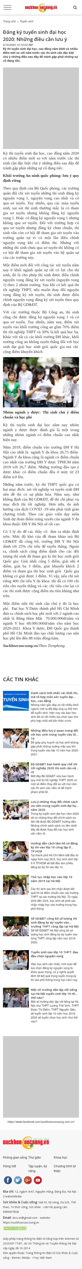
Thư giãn (34, 1157)
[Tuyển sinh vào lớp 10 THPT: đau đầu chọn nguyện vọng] (16, 960)
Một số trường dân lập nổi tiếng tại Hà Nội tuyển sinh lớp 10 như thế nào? (54, 994)
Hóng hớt (9, 1166)
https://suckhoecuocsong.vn (21, 1222)
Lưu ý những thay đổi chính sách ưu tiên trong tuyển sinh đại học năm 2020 (54, 806)
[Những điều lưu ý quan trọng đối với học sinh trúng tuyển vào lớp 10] (16, 738)
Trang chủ (9, 21)
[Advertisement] (41, 112)
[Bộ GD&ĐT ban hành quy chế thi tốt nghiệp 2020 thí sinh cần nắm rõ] (16, 772)
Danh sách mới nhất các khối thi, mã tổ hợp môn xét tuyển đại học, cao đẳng (54, 697)
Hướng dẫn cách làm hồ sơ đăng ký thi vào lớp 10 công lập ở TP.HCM (54, 847)
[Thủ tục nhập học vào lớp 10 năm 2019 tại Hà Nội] (16, 885)
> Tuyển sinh (25, 21)
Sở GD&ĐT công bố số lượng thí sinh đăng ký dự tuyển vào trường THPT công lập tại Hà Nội (55, 922)
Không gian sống (15, 1157)
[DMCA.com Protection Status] (15, 1228)
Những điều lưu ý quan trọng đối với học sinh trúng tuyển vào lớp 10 (54, 734)
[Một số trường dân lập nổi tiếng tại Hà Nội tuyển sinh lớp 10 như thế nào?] (16, 997)
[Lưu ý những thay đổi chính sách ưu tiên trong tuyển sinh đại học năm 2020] (16, 809)
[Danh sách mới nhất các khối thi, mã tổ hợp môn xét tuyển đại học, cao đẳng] (16, 701)
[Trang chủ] (41, 8)
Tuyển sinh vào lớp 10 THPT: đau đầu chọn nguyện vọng (54, 954)
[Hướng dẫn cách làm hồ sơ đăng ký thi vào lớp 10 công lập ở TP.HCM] (16, 851)
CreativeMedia (12, 1196)
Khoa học (60, 1157)
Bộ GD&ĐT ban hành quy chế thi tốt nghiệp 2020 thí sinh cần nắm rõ (55, 768)
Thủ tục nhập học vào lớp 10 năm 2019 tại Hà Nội (51, 879)
